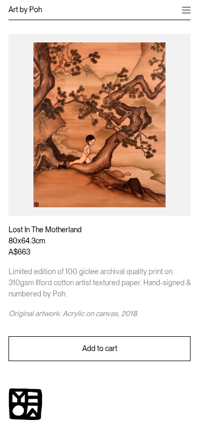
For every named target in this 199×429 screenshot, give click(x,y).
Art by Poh (25, 9)
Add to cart (99, 348)
